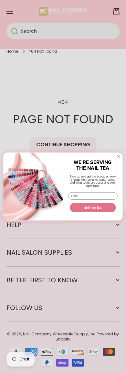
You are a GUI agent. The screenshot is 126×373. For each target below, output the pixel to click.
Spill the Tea (92, 207)
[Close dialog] (118, 156)
